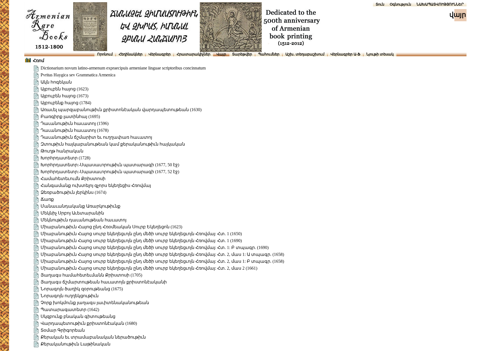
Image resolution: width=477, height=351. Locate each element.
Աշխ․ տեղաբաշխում (304, 54)
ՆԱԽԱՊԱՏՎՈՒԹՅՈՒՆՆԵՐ (440, 4)
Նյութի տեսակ (380, 54)
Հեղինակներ (130, 54)
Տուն (380, 4)
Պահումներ (268, 54)
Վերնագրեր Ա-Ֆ (345, 54)
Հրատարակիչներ (193, 54)
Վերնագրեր (160, 54)
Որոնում (105, 54)
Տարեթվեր (242, 54)
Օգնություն (400, 4)
